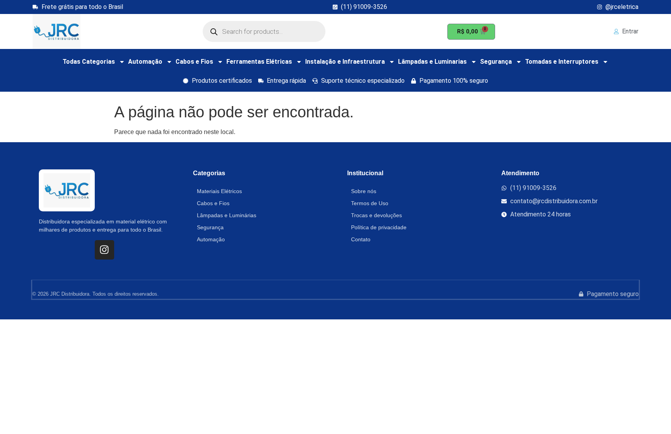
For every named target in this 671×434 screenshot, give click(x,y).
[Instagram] (104, 250)
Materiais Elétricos (219, 191)
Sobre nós (363, 191)
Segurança (496, 61)
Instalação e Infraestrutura (345, 61)
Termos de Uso (369, 203)
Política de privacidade (379, 227)
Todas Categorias (89, 61)
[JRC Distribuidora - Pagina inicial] (56, 31)
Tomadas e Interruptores (561, 61)
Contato (360, 239)
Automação (145, 61)
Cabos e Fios (194, 61)
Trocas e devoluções (376, 215)
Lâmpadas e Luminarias (432, 61)
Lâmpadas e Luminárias (226, 215)
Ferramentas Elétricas (259, 61)
